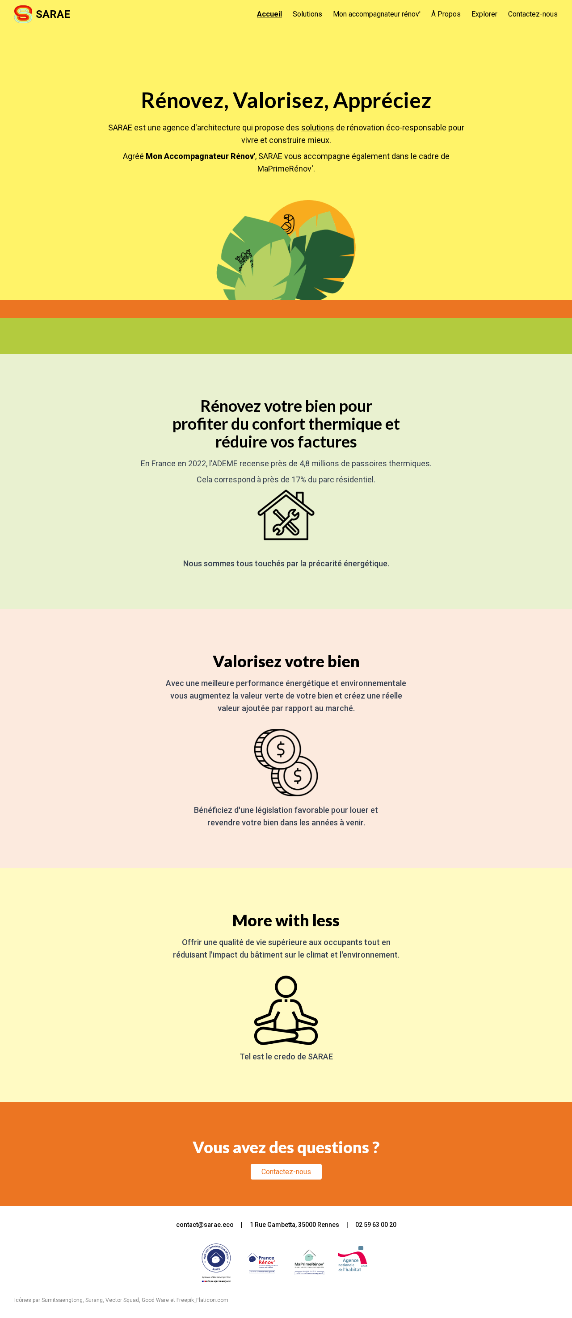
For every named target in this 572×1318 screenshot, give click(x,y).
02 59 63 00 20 (375, 1224)
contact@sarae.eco (205, 1224)
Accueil (269, 14)
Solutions (307, 14)
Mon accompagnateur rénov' (377, 14)
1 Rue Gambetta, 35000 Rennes (294, 1224)
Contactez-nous (533, 14)
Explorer (484, 14)
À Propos (446, 14)
